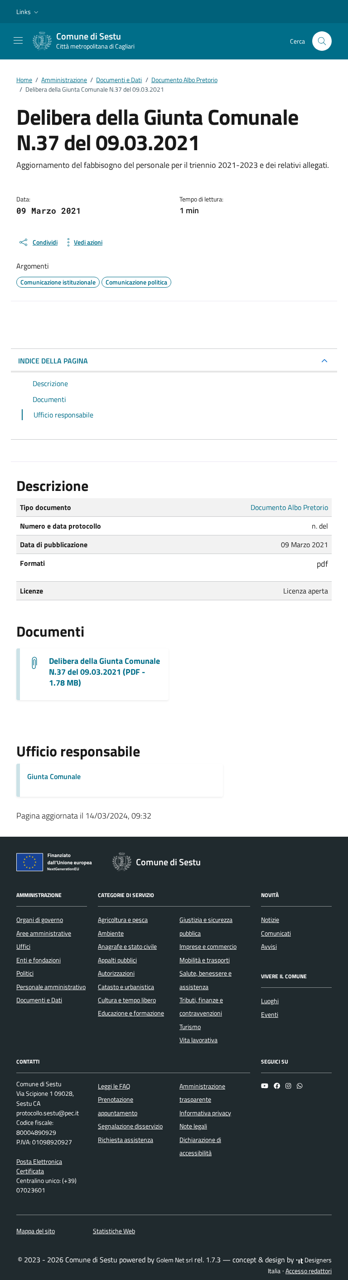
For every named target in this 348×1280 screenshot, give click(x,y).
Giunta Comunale (54, 776)
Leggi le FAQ (114, 1086)
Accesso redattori (308, 1271)
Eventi (269, 1015)
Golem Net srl (174, 1260)
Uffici (23, 946)
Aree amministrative (43, 933)
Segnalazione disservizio (130, 1126)
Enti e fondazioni (38, 960)
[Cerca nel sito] (322, 41)
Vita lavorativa (198, 1040)
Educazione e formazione (131, 1013)
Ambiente (111, 933)
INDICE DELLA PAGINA (53, 360)
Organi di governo (39, 920)
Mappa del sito (35, 1231)
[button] (28, 11)
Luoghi (270, 1001)
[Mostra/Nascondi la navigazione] (18, 40)
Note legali (193, 1126)
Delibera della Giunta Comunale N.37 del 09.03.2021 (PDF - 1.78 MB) (104, 672)
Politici (25, 973)
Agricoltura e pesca (123, 920)
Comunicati (276, 933)
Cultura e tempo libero (127, 1000)
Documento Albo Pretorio (289, 507)
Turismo (190, 1027)
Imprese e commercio (208, 946)
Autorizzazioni (116, 973)
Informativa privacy (205, 1113)
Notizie (270, 920)
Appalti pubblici (117, 960)
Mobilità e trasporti (204, 960)
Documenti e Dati (39, 1000)
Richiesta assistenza (125, 1140)
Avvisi (269, 946)
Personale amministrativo (51, 987)
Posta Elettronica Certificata (39, 1166)
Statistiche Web (114, 1231)
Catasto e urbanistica (126, 987)
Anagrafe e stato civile (127, 946)
